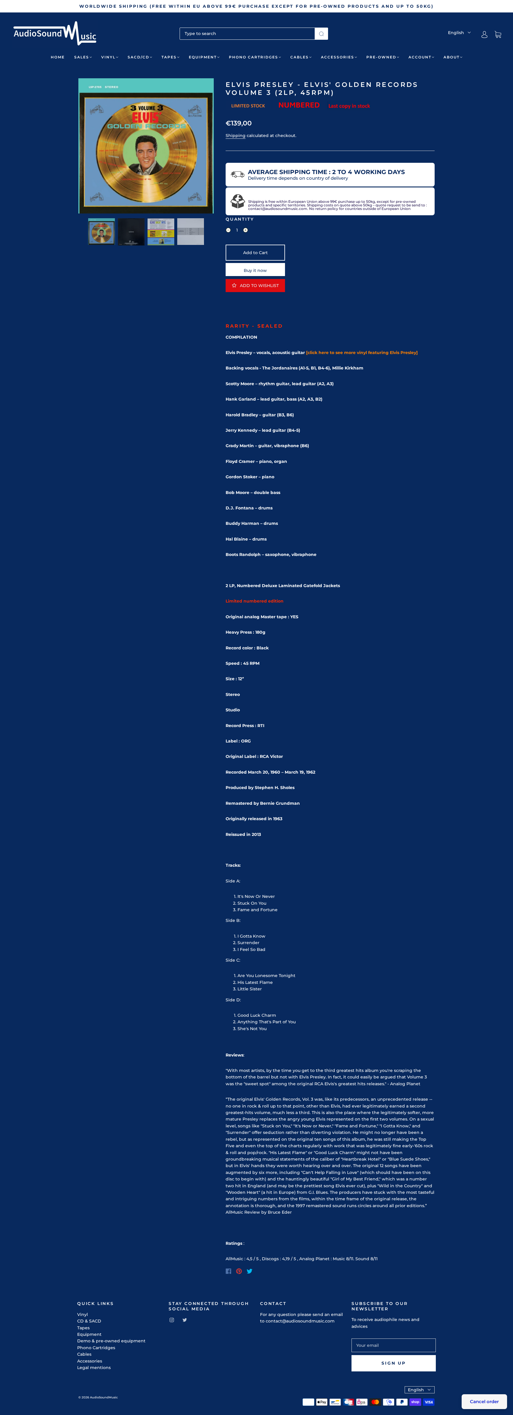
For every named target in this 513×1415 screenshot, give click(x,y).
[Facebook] (228, 1271)
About (452, 57)
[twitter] (184, 1319)
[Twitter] (249, 1271)
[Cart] (498, 34)
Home (58, 57)
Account (419, 57)
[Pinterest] (239, 1271)
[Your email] (394, 1345)
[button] (91, 147)
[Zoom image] (146, 147)
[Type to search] (247, 33)
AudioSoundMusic (104, 1397)
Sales (81, 57)
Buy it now (255, 270)
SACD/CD (138, 57)
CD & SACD (89, 1321)
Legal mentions (94, 1367)
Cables (299, 57)
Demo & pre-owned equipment (111, 1341)
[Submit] (321, 33)
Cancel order (484, 1401)
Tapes (169, 57)
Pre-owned (381, 57)
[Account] (484, 34)
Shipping (236, 135)
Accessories (337, 57)
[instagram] (171, 1319)
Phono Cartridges (253, 57)
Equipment (203, 57)
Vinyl (108, 57)
